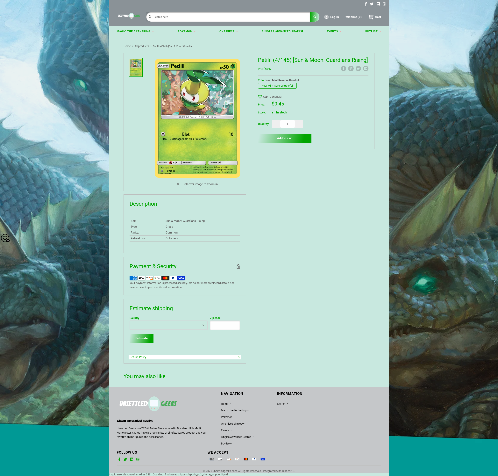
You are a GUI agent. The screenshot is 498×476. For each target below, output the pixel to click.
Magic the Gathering (134, 31)
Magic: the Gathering (233, 410)
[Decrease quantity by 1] (276, 124)
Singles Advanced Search (282, 31)
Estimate (141, 338)
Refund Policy (138, 357)
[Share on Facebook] (343, 68)
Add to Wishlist (272, 97)
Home (127, 46)
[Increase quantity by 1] (299, 124)
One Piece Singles (231, 423)
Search (281, 403)
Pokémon (186, 31)
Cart (378, 16)
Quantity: (263, 124)
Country (134, 318)
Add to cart (284, 138)
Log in (334, 16)
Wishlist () (353, 16)
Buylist (372, 31)
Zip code (215, 318)
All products (142, 46)
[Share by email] (365, 68)
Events (333, 31)
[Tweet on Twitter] (358, 68)
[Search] (314, 17)
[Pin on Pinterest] (351, 68)
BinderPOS (288, 470)
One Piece (227, 31)
